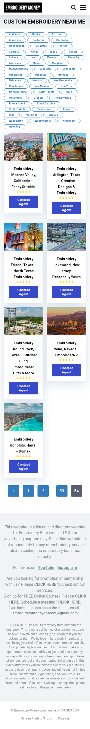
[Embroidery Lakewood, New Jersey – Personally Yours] (66, 249)
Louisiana (15, 63)
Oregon (38, 97)
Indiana (13, 57)
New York (66, 86)
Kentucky (73, 57)
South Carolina (46, 103)
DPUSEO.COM (69, 710)
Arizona (57, 34)
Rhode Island (17, 103)
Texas (66, 109)
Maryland (57, 63)
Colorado (62, 40)
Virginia (53, 115)
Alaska (36, 34)
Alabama (14, 34)
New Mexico (41, 86)
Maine (36, 63)
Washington (16, 120)
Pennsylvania (62, 97)
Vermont (31, 115)
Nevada (37, 80)
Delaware (41, 46)
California (38, 40)
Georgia (14, 51)
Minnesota (69, 69)
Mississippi (16, 74)
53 (62, 491)
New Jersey (16, 86)
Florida (62, 46)
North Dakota (46, 92)
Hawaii (34, 51)
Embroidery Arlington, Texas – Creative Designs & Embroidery (66, 181)
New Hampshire (63, 80)
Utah (11, 115)
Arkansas (15, 40)
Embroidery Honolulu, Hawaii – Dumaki (24, 445)
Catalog (63, 718)
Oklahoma (15, 97)
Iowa (33, 57)
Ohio (69, 92)
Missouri (40, 74)
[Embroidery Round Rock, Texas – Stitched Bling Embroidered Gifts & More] (23, 333)
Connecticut (16, 46)
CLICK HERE (45, 584)
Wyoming (14, 126)
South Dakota (17, 109)
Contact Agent (23, 202)
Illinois (73, 51)
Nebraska (15, 80)
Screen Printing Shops (36, 718)
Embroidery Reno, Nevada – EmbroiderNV (67, 349)
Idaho (53, 51)
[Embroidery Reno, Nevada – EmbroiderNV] (66, 333)
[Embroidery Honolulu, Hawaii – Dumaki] (23, 429)
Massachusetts (18, 69)
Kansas (51, 57)
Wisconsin (68, 120)
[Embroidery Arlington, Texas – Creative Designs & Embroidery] (66, 159)
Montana (63, 74)
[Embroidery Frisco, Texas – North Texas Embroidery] (23, 249)
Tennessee (44, 109)
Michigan (45, 69)
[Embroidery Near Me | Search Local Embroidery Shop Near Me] (23, 7)
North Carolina (18, 92)
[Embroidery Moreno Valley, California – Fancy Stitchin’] (23, 159)
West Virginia (43, 120)
